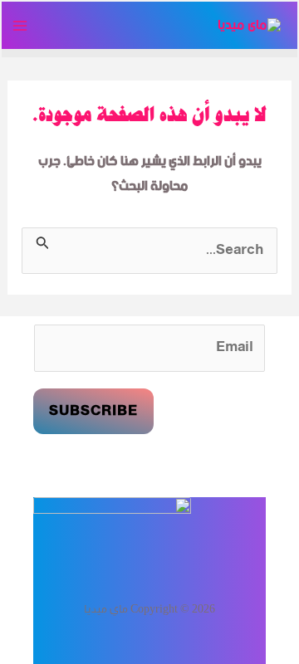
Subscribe (93, 411)
